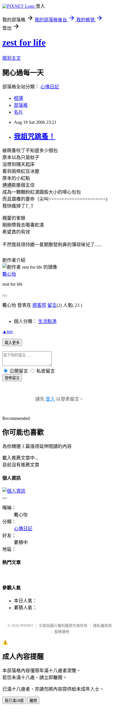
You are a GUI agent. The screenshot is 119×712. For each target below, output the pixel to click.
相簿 (18, 98)
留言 (52, 305)
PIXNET (26, 625)
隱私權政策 (102, 625)
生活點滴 (47, 321)
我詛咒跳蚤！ (34, 136)
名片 (18, 112)
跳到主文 (11, 58)
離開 (33, 700)
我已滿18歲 (14, 700)
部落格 (21, 105)
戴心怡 (9, 274)
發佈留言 (12, 378)
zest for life (24, 42)
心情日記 (49, 86)
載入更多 (12, 343)
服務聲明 (61, 631)
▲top (7, 331)
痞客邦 (39, 305)
